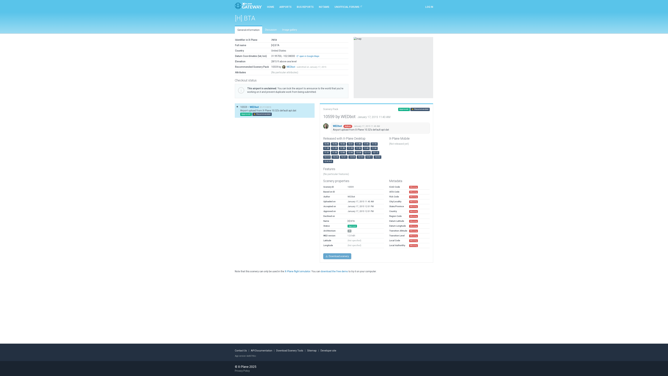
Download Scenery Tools (289, 350)
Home (270, 7)
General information (248, 30)
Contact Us (241, 350)
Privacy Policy (242, 370)
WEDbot (291, 66)
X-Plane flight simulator (297, 271)
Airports (285, 7)
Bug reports (305, 7)
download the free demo (334, 271)
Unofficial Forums (347, 7)
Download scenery (338, 256)
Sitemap (312, 350)
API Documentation (261, 350)
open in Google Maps (309, 56)
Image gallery (289, 29)
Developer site (328, 350)
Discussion (271, 29)
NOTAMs (324, 7)
